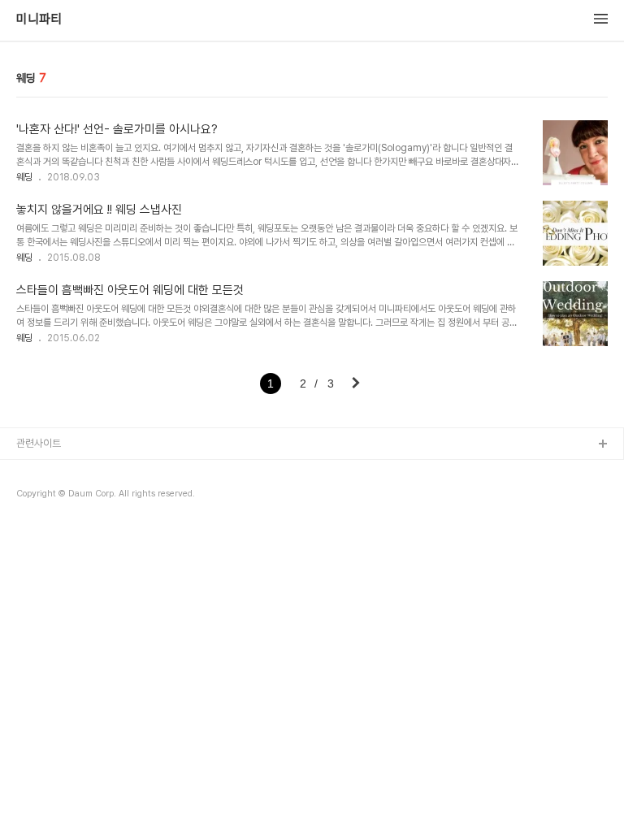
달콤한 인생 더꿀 (50, 471)
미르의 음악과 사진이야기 (68, 523)
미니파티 (39, 19)
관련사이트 (38, 443)
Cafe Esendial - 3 (58, 497)
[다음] (356, 384)
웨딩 (24, 177)
